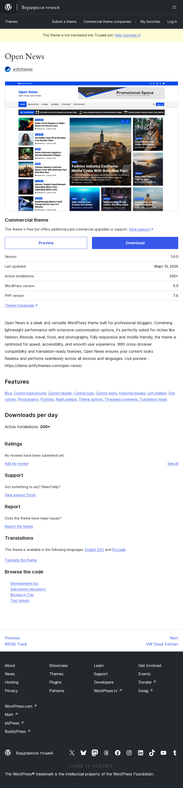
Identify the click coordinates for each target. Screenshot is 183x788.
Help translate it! (128, 35)
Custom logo (84, 393)
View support (139, 229)
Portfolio (47, 399)
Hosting (11, 682)
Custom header (60, 393)
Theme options (91, 399)
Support (101, 673)
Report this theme (19, 526)
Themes (11, 22)
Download (135, 242)
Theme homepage (19, 305)
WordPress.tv (108, 690)
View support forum (20, 495)
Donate (147, 682)
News (10, 673)
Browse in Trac (22, 595)
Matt (11, 714)
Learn (99, 665)
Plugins (55, 682)
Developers (104, 682)
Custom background (30, 393)
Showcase (58, 665)
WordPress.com (21, 706)
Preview (46, 242)
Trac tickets (19, 600)
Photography (28, 399)
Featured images (132, 393)
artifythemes (23, 69)
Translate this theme (21, 560)
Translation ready (153, 399)
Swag (145, 690)
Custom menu (106, 393)
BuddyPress (18, 731)
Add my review (16, 463)
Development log (24, 583)
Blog (8, 393)
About (10, 665)
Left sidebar (156, 393)
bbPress (14, 723)
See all (173, 463)
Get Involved (149, 665)
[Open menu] (175, 7)
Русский (118, 550)
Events (144, 673)
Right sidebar (66, 399)
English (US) (94, 550)
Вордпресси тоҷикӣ (34, 753)
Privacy (11, 690)
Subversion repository (28, 589)
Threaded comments (121, 399)
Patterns (56, 690)
